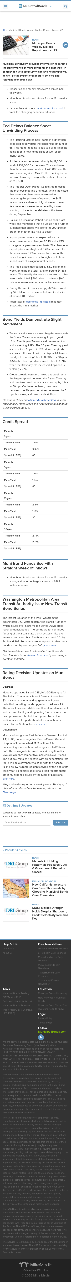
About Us (8, 953)
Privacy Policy (45, 1018)
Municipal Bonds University (52, 993)
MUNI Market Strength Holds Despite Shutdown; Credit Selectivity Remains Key (50, 913)
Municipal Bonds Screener (17, 1005)
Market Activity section (42, 400)
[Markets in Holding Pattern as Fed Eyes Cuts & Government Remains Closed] (16, 864)
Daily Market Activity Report (17, 1001)
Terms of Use (45, 1022)
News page (9, 792)
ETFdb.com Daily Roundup (52, 953)
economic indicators (38, 302)
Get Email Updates (19, 805)
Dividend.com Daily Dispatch (53, 948)
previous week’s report (49, 108)
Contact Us (8, 948)
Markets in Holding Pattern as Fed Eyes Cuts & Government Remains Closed (49, 866)
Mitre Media (35, 1264)
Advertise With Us (35, 1270)
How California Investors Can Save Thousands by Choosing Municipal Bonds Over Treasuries (50, 890)
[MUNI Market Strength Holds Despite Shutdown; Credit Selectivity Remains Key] (16, 911)
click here (50, 645)
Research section (37, 655)
